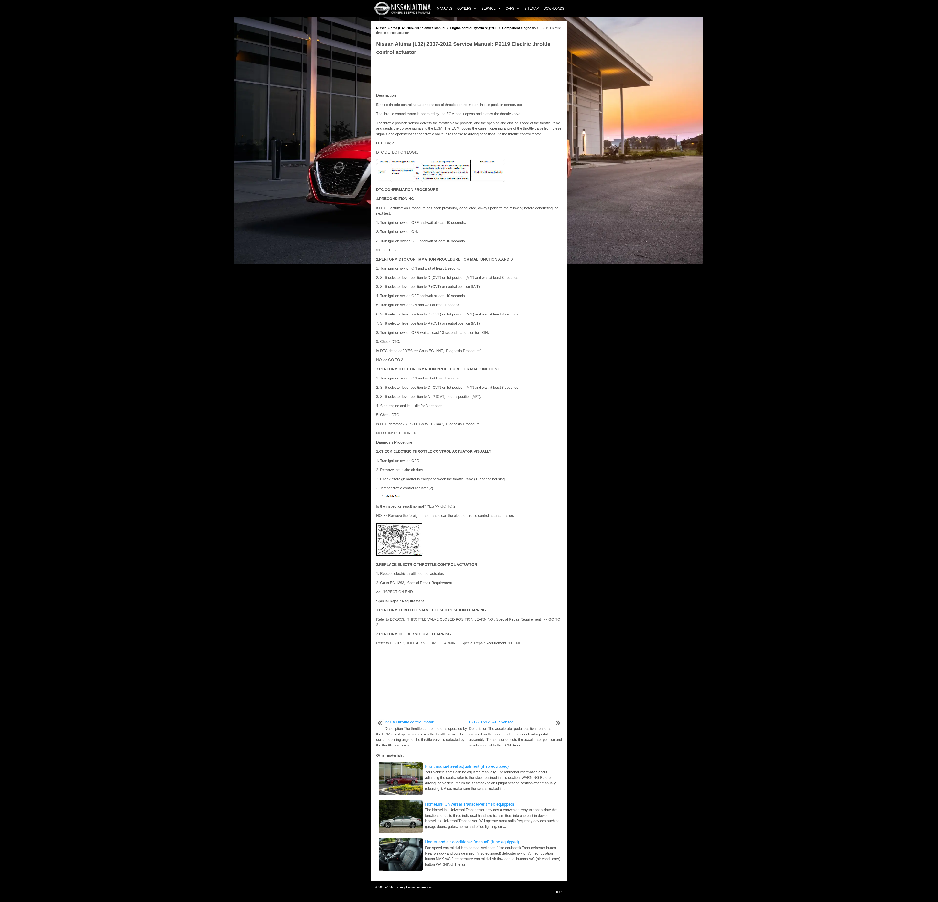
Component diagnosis (519, 28)
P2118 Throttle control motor (409, 722)
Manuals (444, 8)
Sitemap (531, 8)
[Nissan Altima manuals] (403, 14)
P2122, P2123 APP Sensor (491, 722)
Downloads (554, 8)
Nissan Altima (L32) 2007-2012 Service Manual (410, 28)
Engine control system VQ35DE (474, 28)
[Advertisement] (469, 74)
